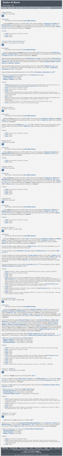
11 (60, 334)
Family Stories (32, 8)
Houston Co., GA (50, 380)
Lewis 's (33, 255)
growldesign (46, 454)
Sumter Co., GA (50, 25)
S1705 (6, 288)
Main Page (3, 8)
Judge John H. (25, 378)
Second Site (29, 454)
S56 (6, 97)
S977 (6, 364)
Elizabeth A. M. (23, 250)
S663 (6, 361)
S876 (6, 84)
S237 (6, 407)
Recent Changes (19, 8)
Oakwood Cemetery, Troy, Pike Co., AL (13, 266)
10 (39, 264)
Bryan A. (53, 323)
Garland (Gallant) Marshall (30, 423)
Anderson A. (50, 23)
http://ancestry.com (10, 278)
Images (38, 8)
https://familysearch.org (51, 284)
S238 (6, 403)
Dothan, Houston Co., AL (35, 333)
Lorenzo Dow (43, 320)
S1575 (6, 92)
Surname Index (11, 8)
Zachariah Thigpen (11, 393)
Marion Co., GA (7, 61)
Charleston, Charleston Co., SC (44, 72)
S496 (6, 194)
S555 (6, 291)
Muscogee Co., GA (28, 424)
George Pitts (9, 390)
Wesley (41, 378)
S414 (6, 35)
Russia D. (24, 320)
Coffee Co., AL (31, 246)
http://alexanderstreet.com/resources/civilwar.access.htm (21, 86)
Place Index (48, 8)
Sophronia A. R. (33, 58)
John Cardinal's (24, 454)
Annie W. (8, 392)
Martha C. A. (22, 124)
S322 (6, 33)
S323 (6, 89)
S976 (6, 271)
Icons (43, 8)
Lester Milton (29, 20)
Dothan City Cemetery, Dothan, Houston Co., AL (43, 335)
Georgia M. (49, 61)
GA (28, 23)
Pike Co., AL (10, 184)
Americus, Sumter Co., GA (38, 309)
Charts (26, 8)
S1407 (6, 292)
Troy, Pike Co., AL (32, 264)
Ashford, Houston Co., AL (47, 329)
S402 (6, 36)
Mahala (6, 25)
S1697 (6, 277)
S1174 (6, 284)
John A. (8, 78)
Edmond (41, 250)
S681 (6, 362)
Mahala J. (14, 63)
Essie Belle (21, 324)
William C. (7, 324)
